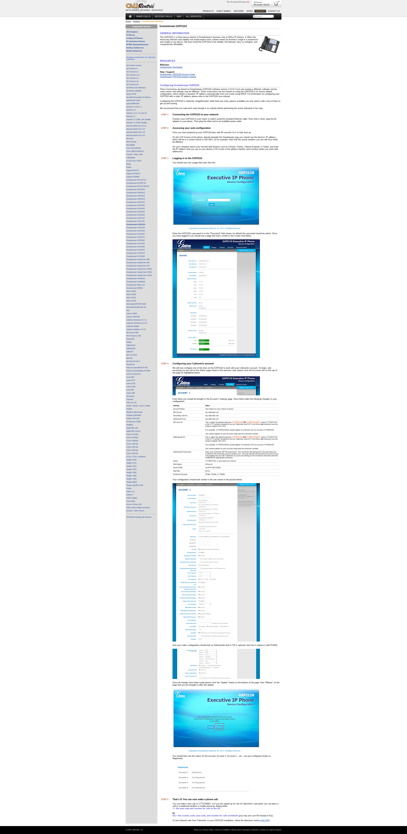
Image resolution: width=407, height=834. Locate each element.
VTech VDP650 (132, 437)
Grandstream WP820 (134, 288)
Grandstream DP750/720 (136, 183)
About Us (197, 830)
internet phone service (144, 9)
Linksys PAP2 (131, 313)
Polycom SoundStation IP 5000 (138, 371)
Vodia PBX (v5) (132, 428)
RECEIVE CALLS (163, 16)
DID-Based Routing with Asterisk (139, 517)
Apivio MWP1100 (132, 103)
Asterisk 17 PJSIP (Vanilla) (136, 123)
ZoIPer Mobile (131, 498)
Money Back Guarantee (240, 830)
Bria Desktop (131, 142)
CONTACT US (274, 11)
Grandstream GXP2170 (135, 237)
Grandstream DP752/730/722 (137, 186)
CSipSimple (130, 158)
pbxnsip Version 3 (133, 361)
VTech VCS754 (132, 434)
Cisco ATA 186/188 (133, 148)
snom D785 (130, 387)
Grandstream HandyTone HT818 (139, 275)
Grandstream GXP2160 (135, 234)
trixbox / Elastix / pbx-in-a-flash (138, 406)
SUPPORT (260, 11)
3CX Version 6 (131, 69)
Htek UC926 (131, 301)
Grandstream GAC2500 (135, 189)
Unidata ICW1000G (133, 415)
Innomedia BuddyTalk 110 (136, 307)
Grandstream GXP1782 (135, 221)
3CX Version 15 (132, 78)
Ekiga (128, 164)
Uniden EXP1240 (132, 418)
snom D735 (130, 383)
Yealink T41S (131, 463)
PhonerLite (130, 364)
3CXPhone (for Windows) (136, 88)
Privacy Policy (208, 830)
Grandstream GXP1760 (135, 218)
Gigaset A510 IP (132, 170)
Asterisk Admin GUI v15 (135, 135)
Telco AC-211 (131, 402)
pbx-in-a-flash (131, 355)
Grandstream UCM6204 (135, 282)
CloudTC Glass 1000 (134, 154)
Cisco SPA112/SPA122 (135, 151)
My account (258, 4)
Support (136, 21)
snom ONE (130, 393)
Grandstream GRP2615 (135, 202)
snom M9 (130, 390)
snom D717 (130, 380)
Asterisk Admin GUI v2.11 (136, 126)
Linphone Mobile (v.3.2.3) (136, 329)
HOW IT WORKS (224, 11)
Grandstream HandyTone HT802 (139, 269)
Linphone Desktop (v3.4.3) (136, 323)
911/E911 (254, 830)
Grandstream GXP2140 (135, 231)
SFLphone (130, 396)
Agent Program (275, 830)
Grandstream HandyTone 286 (137, 259)
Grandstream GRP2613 (135, 196)
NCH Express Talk (133, 336)
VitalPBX (129, 425)
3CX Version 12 (132, 72)
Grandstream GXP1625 (135, 212)
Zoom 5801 (130, 501)
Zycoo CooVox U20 (133, 504)
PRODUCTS (208, 11)
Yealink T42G (131, 466)
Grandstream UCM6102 (135, 278)
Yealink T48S (131, 479)
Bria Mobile (130, 145)
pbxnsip (129, 358)
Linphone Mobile (132, 326)
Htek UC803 (131, 291)
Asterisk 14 (130, 116)
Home (128, 21)
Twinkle (129, 409)
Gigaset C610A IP (133, 173)
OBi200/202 (130, 348)
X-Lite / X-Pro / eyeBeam (135, 457)
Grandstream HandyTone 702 (137, 266)
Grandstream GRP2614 (135, 199)
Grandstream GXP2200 (135, 240)
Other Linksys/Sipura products (138, 507)
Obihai (128, 342)
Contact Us (264, 830)
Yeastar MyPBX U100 (134, 485)
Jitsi (127, 310)
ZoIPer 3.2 (130, 492)
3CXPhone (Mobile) (133, 91)
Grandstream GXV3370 (135, 253)
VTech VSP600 (132, 441)
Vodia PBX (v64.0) (133, 431)
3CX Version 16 (132, 81)
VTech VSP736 (132, 453)
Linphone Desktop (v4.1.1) (136, 320)
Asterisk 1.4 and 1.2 (134, 107)
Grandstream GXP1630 (135, 215)
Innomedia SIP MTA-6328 (136, 304)
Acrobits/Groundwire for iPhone (138, 97)
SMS (179, 16)
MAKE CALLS (143, 16)
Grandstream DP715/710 (136, 180)
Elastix (128, 167)
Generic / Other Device (135, 511)
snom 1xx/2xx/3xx (133, 374)
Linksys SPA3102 (133, 317)
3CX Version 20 (132, 84)
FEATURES (239, 11)
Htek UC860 (131, 294)
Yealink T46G (131, 472)
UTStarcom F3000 (133, 422)
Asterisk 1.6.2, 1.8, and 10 (136, 113)
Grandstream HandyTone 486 (137, 263)
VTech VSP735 (132, 450)
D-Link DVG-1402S (133, 161)
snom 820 (130, 377)
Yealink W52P (131, 482)
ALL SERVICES (193, 16)
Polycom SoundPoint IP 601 (137, 367)
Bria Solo (129, 138)
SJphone (129, 399)
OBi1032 (129, 352)
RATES (250, 11)
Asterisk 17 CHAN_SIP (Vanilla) (138, 119)
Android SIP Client (133, 100)
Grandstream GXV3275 (135, 250)
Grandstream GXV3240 (135, 247)
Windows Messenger (134, 412)
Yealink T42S (131, 469)
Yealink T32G (131, 460)
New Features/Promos (238, 2)
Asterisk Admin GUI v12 (135, 129)
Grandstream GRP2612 (135, 193)
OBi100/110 (130, 345)
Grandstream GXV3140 (135, 243)
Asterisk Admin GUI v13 (135, 132)
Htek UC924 (131, 298)
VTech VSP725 (132, 444)
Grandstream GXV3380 (135, 256)
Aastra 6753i (131, 94)
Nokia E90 (130, 339)
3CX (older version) (133, 65)
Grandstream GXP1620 (135, 208)
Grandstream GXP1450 (135, 205)
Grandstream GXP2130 (135, 228)
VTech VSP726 (132, 447)
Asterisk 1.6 (131, 110)
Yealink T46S (131, 476)
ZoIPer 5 (129, 495)
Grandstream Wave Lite (135, 285)
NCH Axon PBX (132, 333)
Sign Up (266, 4)
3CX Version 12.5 (133, 75)
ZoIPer (129, 488)
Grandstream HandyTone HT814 (139, 272)
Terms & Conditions (222, 830)
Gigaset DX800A (132, 177)
